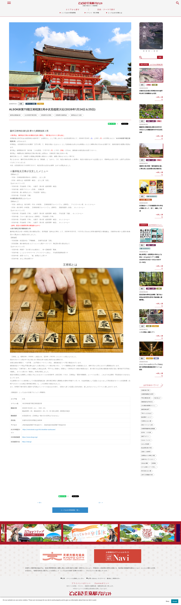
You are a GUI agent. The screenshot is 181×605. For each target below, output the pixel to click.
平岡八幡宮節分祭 (145, 398)
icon (177, 4)
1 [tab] (143, 51)
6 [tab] (157, 51)
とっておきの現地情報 (69, 12)
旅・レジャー (151, 196)
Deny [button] (167, 601)
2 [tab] (146, 51)
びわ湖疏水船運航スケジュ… (148, 405)
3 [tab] (149, 51)
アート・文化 (31, 104)
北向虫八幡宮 (144, 463)
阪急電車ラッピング (146, 417)
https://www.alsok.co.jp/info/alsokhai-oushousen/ (39, 429)
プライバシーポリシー (81, 583)
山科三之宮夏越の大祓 (147, 474)
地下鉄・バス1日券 (146, 432)
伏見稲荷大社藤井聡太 (61, 115)
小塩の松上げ (157, 398)
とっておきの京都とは (115, 12)
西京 (142, 245)
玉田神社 (153, 463)
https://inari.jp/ (27, 442)
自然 (154, 85)
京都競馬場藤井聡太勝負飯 (148, 428)
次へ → (101, 502)
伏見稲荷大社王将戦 (46, 115)
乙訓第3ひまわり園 (146, 421)
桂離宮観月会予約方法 (147, 401)
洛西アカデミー (145, 436)
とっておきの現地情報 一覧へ (70, 510)
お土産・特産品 (146, 199)
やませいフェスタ (145, 440)
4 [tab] (151, 51)
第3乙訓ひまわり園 (146, 471)
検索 (160, 57)
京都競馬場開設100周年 (147, 394)
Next (174, 533)
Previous (6, 533)
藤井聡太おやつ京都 (76, 115)
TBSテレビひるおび (146, 413)
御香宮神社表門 (145, 409)
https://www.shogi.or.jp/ (30, 437)
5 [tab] (154, 51)
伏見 (21, 104)
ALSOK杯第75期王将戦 (31, 115)
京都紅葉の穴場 (145, 390)
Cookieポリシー (102, 583)
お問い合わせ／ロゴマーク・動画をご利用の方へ (104, 578)
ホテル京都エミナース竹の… (148, 467)
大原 (142, 326)
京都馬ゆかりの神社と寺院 (148, 455)
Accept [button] (175, 601)
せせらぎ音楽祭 (145, 444)
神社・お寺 (151, 121)
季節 (148, 85)
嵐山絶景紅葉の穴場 (146, 447)
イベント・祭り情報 (92, 12)
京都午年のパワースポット (148, 459)
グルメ (40, 104)
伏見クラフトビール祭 (147, 425)
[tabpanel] (151, 35)
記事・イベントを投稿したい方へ (73, 578)
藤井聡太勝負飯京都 (15, 115)
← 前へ (40, 502)
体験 (156, 358)
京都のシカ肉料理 (145, 451)
